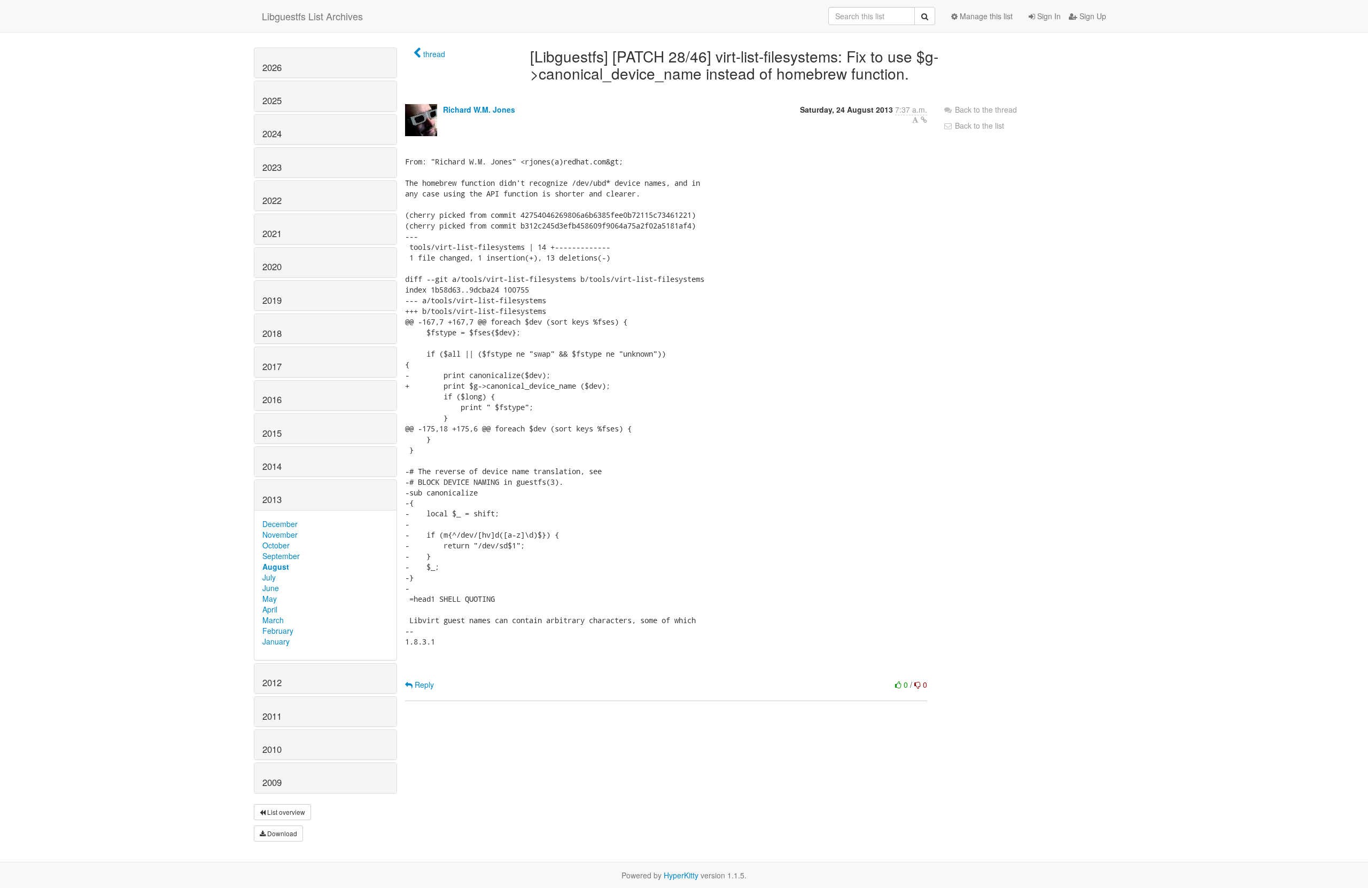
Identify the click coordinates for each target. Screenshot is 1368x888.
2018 (272, 333)
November (280, 534)
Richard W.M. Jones (479, 109)
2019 (272, 300)
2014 (272, 466)
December (280, 523)
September (281, 556)
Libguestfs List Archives (312, 16)
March (273, 620)
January (276, 641)
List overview (285, 811)
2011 (272, 716)
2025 (272, 100)
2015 (272, 433)
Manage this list (985, 16)
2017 (272, 366)
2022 (272, 200)
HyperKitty (681, 875)
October (276, 545)
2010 (272, 749)
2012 (272, 682)
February (277, 630)
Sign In (1048, 16)
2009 (272, 782)
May (269, 598)
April (269, 609)
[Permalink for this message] (924, 119)
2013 (272, 499)
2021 (272, 233)
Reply (423, 684)
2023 (272, 167)
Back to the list (978, 125)
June (270, 588)
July (269, 577)
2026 (272, 67)
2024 (272, 133)
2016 (272, 399)
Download (281, 833)
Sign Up (1091, 16)
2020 (272, 266)
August (275, 566)
